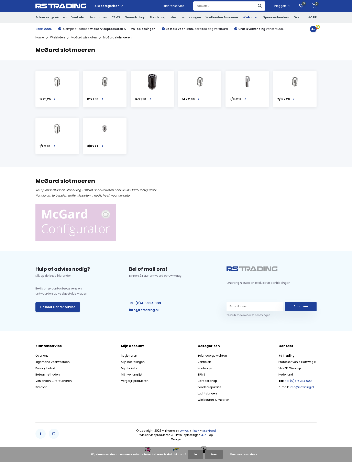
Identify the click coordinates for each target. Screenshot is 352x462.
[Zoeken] (260, 6)
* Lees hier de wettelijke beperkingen (248, 315)
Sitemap (41, 387)
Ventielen (78, 17)
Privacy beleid (45, 368)
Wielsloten (250, 17)
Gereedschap (135, 17)
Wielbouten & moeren (222, 17)
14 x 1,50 (140, 99)
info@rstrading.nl (143, 310)
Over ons (41, 356)
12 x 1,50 (92, 99)
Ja (195, 454)
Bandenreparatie (163, 17)
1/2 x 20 (45, 146)
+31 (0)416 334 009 (145, 303)
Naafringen (98, 17)
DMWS (184, 431)
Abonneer (301, 306)
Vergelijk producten (134, 381)
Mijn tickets (129, 368)
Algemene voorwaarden (52, 362)
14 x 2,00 (188, 99)
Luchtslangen (190, 17)
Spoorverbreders (276, 17)
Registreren (129, 356)
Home (39, 37)
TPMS (116, 17)
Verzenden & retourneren (53, 381)
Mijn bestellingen (133, 362)
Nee (214, 454)
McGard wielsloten (84, 37)
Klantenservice (174, 6)
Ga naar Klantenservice (57, 307)
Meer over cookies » (243, 454)
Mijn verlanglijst (131, 374)
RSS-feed (209, 431)
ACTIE (312, 17)
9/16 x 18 (235, 99)
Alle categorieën (107, 6)
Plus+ (195, 431)
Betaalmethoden (47, 374)
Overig (299, 17)
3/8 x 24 (93, 146)
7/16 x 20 (283, 99)
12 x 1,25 (45, 99)
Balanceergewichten (51, 17)
